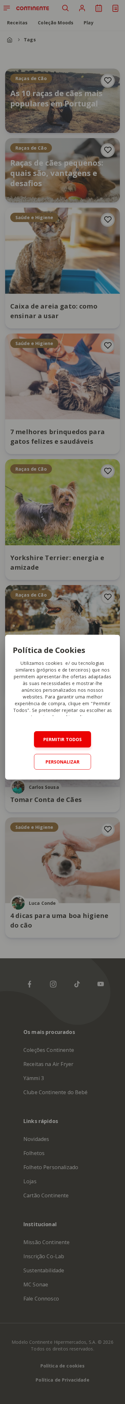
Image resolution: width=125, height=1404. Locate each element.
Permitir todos (62, 739)
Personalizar (62, 762)
